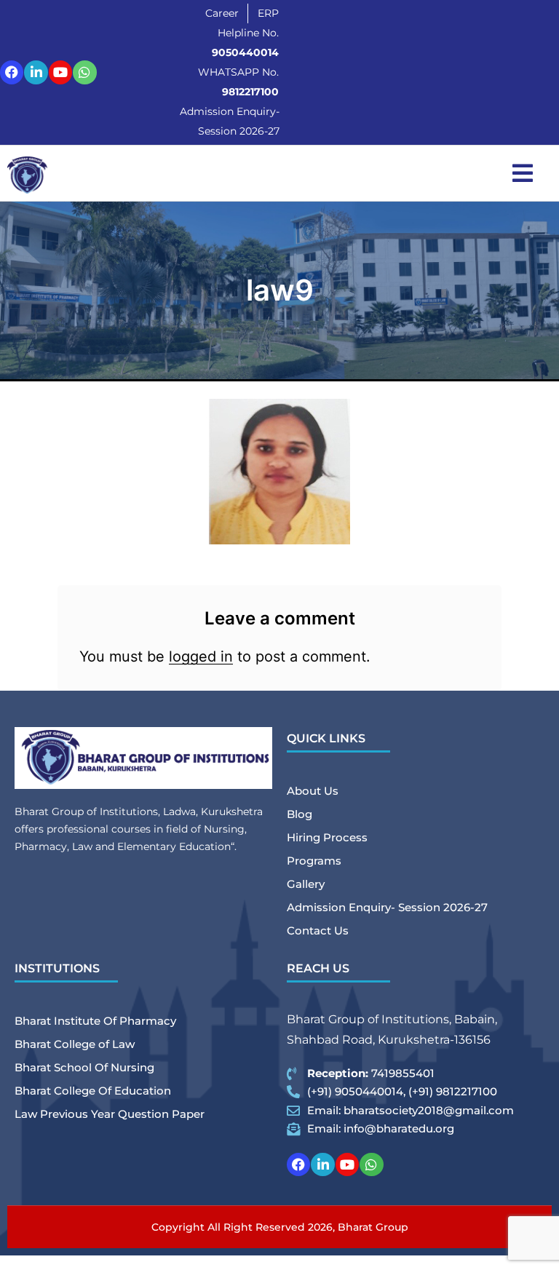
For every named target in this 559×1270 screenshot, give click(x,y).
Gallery (306, 884)
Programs (314, 861)
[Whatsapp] (84, 72)
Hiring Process (327, 837)
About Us (312, 791)
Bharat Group (373, 1227)
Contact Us (318, 930)
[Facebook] (11, 72)
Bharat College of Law (75, 1044)
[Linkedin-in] (35, 72)
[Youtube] (60, 72)
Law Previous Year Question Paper (110, 1114)
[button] (522, 173)
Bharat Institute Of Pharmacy (95, 1021)
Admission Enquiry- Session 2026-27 (387, 907)
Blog (299, 814)
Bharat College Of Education (93, 1091)
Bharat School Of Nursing (84, 1067)
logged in (201, 656)
